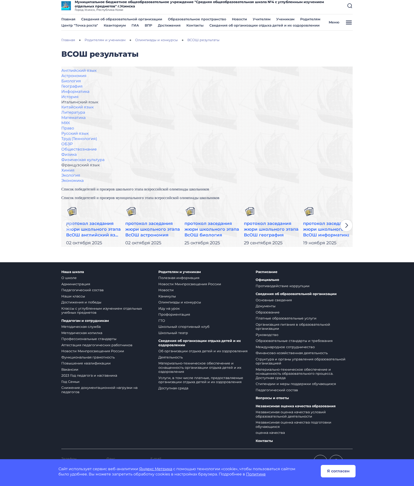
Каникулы (167, 296)
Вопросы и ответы (272, 398)
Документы (266, 306)
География (72, 86)
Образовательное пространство (197, 19)
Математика (73, 117)
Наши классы (73, 296)
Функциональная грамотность (88, 357)
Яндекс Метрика (155, 469)
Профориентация (174, 314)
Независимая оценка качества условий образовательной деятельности (291, 414)
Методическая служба (81, 326)
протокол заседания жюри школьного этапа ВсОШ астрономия (152, 229)
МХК (65, 123)
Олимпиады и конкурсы (179, 302)
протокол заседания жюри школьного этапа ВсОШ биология (211, 229)
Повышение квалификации (86, 363)
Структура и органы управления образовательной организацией (300, 361)
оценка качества (270, 432)
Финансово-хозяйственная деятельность (292, 353)
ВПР (148, 25)
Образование (268, 312)
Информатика (75, 91)
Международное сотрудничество (285, 347)
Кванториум (115, 25)
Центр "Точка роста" (79, 25)
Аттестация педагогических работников (96, 345)
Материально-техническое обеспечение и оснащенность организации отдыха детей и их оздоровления (199, 367)
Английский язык (79, 70)
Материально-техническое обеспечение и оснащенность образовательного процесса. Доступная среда (294, 373)
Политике (256, 474)
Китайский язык (77, 107)
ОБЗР (67, 144)
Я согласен (338, 471)
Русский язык (75, 133)
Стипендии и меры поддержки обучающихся (296, 384)
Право (67, 128)
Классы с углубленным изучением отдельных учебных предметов (101, 310)
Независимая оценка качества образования (296, 406)
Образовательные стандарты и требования (294, 341)
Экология (70, 175)
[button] (350, 6)
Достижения (169, 25)
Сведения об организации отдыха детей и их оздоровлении (264, 25)
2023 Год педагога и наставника (89, 375)
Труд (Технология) (79, 138)
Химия (68, 170)
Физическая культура (82, 159)
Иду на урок (169, 308)
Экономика (72, 180)
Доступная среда (173, 388)
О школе (69, 278)
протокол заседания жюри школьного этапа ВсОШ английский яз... (93, 229)
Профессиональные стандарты (88, 339)
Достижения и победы (81, 302)
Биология (71, 81)
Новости (239, 19)
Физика (69, 154)
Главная (68, 19)
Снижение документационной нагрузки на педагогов (99, 389)
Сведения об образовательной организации (121, 19)
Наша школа (72, 272)
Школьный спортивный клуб (183, 326)
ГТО (161, 320)
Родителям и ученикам (179, 272)
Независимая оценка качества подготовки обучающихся (293, 424)
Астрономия (73, 75)
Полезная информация (178, 278)
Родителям (310, 19)
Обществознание (79, 149)
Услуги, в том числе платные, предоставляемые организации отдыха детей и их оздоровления (200, 380)
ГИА (135, 25)
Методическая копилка (81, 333)
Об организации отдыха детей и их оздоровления (202, 351)
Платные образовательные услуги (286, 318)
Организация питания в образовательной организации (293, 326)
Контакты (195, 25)
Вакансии (69, 369)
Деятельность (170, 357)
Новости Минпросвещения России (92, 351)
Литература (73, 112)
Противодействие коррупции (283, 286)
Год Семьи (70, 382)
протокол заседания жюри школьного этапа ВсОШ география (271, 229)
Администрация (75, 284)
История (70, 97)
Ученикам (285, 19)
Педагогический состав (82, 290)
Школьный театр (173, 333)
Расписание (266, 272)
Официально (267, 280)
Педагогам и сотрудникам (85, 321)
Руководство (267, 335)
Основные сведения (274, 300)
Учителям (261, 19)
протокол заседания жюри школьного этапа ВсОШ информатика (330, 229)
